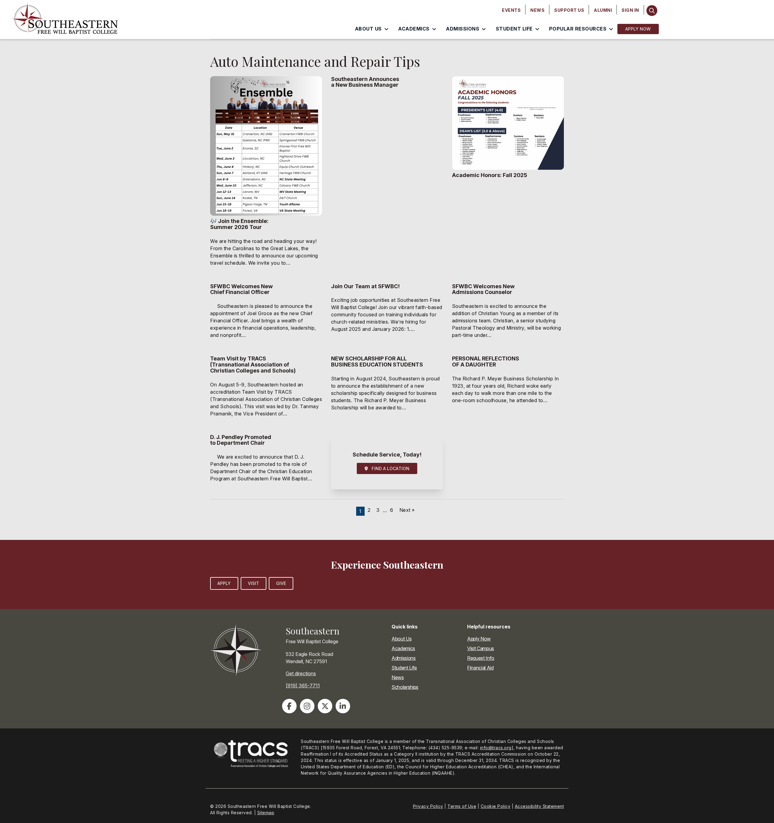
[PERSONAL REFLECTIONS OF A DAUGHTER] (507, 390)
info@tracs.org (496, 747)
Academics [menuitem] (414, 29)
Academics (403, 648)
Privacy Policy (428, 806)
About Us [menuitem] (368, 29)
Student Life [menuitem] (514, 29)
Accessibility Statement (539, 806)
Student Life (404, 668)
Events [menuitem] (511, 10)
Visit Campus (480, 648)
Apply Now (638, 28)
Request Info (480, 658)
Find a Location (388, 468)
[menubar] (570, 10)
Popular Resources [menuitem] (578, 29)
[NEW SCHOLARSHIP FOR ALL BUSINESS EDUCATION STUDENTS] (387, 390)
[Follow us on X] (325, 706)
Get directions (301, 673)
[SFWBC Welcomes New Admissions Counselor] (507, 314)
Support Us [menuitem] (569, 10)
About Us (401, 639)
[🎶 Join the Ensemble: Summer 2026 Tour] (266, 175)
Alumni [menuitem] (603, 10)
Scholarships (405, 687)
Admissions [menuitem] (462, 29)
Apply (224, 583)
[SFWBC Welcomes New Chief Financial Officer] (266, 314)
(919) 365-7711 (303, 686)
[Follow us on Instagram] (307, 706)
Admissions (404, 658)
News (398, 677)
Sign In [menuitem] (630, 10)
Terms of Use (461, 806)
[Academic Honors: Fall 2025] (507, 175)
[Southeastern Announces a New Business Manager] (387, 175)
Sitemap (266, 812)
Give (281, 583)
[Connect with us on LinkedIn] (343, 706)
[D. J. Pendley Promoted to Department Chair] (266, 462)
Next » (407, 510)
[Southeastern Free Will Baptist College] (102, 19)
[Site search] (652, 10)
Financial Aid (480, 668)
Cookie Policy (496, 806)
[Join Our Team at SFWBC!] (387, 314)
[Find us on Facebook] (289, 706)
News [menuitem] (537, 10)
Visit (253, 583)
